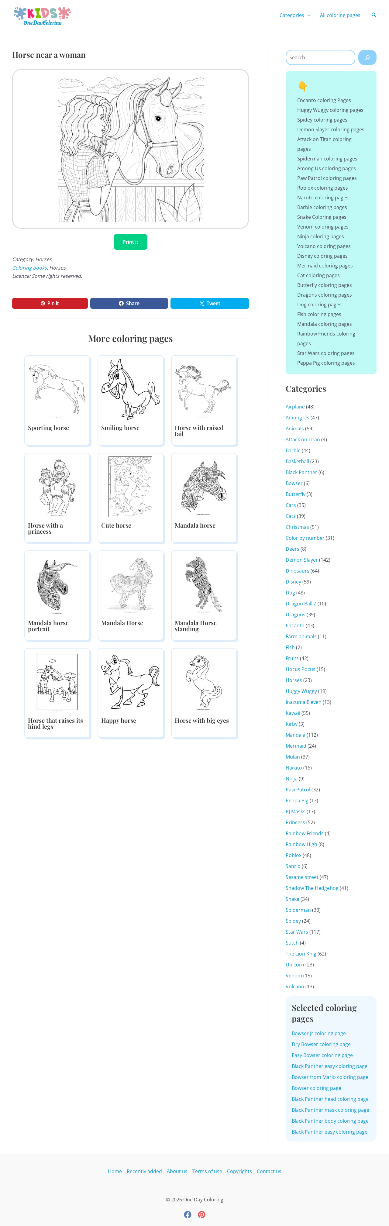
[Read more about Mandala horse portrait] (57, 583)
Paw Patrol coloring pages (327, 178)
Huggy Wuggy (301, 691)
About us (177, 1171)
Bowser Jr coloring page (319, 1033)
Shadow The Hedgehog (312, 888)
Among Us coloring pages (326, 168)
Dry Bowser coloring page (321, 1044)
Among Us (297, 417)
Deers (292, 549)
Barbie (293, 450)
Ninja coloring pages (320, 236)
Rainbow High (301, 844)
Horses (294, 680)
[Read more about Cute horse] (130, 486)
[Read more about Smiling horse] (130, 388)
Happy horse (118, 720)
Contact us (269, 1171)
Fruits (292, 658)
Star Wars (297, 931)
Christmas (297, 527)
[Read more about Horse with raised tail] (204, 388)
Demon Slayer (302, 559)
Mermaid (296, 745)
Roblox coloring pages (322, 187)
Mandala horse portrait (48, 625)
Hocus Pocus (300, 669)
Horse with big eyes (202, 720)
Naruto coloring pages (323, 197)
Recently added (144, 1171)
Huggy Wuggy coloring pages (330, 110)
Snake (292, 899)
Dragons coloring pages (324, 294)
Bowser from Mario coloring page (330, 1077)
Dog (290, 592)
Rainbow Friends (305, 833)
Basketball (297, 461)
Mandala (295, 735)
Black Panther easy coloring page (329, 1066)
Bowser (294, 483)
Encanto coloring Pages (324, 100)
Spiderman (298, 910)
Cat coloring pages (318, 275)
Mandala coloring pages (324, 324)
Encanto (295, 625)
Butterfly (295, 494)
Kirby (292, 724)
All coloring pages (340, 15)
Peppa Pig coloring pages (326, 363)
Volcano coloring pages (324, 246)
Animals (295, 428)
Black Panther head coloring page (330, 1099)
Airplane (295, 406)
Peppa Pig (297, 800)
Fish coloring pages (319, 314)
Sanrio (293, 866)
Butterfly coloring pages (324, 285)
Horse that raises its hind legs (55, 723)
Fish (290, 647)
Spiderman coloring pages (327, 158)
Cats (291, 516)
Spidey (293, 921)
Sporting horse (48, 427)
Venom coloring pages (323, 226)
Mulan (293, 756)
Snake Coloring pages (321, 217)
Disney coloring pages (322, 256)
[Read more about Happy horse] (130, 681)
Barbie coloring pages (322, 207)
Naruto (294, 767)
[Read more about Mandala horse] (204, 486)
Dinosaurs (297, 570)
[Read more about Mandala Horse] (130, 583)
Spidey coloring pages (322, 119)
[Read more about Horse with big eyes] (204, 681)
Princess (295, 822)
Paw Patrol (298, 789)
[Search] (367, 57)
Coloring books (29, 267)
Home (115, 1171)
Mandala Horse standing (196, 625)
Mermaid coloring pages (325, 265)
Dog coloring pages (319, 304)
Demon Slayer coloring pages (330, 129)
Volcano (295, 986)
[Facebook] (187, 1214)
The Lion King (301, 953)
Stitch (292, 942)
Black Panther (301, 472)
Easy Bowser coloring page (322, 1055)
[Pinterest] (201, 1214)
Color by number (305, 538)
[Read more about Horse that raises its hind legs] (57, 681)
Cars (291, 505)
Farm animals (301, 636)
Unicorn (295, 964)
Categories (292, 15)
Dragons (295, 614)
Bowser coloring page (316, 1088)
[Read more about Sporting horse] (57, 388)
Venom (294, 975)
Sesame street (302, 877)
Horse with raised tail (199, 430)
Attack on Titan (303, 439)
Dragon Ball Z (301, 603)
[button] (307, 15)
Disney (293, 581)
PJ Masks (295, 811)
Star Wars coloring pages (326, 353)
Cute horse (116, 525)
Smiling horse (120, 427)
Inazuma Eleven (304, 702)
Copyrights (239, 1171)
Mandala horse (195, 525)
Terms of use (207, 1171)
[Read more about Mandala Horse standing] (204, 583)
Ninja (292, 778)
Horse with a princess (45, 528)
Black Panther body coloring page (330, 1121)
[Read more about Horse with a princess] (57, 486)
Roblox (293, 855)
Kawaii (293, 713)
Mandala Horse (122, 622)
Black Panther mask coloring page (330, 1110)
